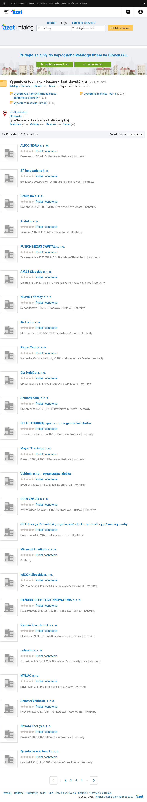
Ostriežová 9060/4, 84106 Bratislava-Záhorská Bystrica (53, 661)
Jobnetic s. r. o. (31, 650)
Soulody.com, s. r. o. (34, 398)
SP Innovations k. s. (34, 171)
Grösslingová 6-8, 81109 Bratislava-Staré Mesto (49, 383)
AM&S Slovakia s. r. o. (36, 272)
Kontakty (79, 156)
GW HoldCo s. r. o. (33, 373)
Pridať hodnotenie (46, 151)
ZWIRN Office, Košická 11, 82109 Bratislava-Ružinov (51, 509)
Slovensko (16, 116)
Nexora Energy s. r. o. (35, 726)
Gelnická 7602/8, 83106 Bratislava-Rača (44, 232)
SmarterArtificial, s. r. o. (37, 701)
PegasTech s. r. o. (33, 347)
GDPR (43, 793)
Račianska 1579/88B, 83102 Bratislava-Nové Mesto (51, 206)
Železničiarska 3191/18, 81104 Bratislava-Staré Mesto (53, 257)
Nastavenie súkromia (100, 793)
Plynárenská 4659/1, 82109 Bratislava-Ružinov (48, 408)
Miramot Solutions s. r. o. (38, 549)
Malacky (35, 124)
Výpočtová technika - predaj (30, 102)
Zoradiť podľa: (117, 134)
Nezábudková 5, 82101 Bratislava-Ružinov (45, 307)
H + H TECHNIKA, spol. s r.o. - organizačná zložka (55, 423)
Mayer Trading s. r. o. (35, 448)
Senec (66, 124)
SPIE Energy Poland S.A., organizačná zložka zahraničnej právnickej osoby (73, 524)
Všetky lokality (18, 112)
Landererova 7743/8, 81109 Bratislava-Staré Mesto (51, 711)
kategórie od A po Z (84, 22)
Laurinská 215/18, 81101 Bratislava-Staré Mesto (49, 762)
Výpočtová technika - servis (100, 93)
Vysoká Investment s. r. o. (39, 625)
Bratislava (16, 124)
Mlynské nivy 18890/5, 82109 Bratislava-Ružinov (49, 333)
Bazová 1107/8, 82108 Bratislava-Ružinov (45, 459)
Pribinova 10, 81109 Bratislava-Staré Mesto (46, 686)
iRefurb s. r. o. (30, 322)
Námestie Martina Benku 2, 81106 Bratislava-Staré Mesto (55, 358)
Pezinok (51, 124)
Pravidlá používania (66, 793)
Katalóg (8, 793)
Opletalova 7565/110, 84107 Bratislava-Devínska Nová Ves (55, 282)
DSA (51, 793)
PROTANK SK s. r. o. (34, 499)
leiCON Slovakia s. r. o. (36, 574)
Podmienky (32, 793)
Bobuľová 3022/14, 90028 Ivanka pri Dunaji (46, 484)
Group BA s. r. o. (31, 196)
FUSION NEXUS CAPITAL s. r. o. (42, 246)
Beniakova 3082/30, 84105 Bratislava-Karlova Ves (50, 181)
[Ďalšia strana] (94, 780)
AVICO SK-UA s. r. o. (34, 145)
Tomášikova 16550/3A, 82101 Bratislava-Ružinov (50, 434)
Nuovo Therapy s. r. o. (36, 297)
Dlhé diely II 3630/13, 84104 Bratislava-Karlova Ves (50, 636)
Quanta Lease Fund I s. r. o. (39, 751)
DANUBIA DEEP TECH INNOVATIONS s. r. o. (50, 600)
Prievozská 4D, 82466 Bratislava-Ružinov (44, 535)
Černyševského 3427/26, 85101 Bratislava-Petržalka (52, 585)
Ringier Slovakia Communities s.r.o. (114, 796)
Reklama (19, 793)
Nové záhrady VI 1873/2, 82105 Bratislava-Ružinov (50, 610)
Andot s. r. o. (29, 221)
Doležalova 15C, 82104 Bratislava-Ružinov (45, 156)
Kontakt (82, 793)
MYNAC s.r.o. (29, 675)
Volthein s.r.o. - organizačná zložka (45, 474)
